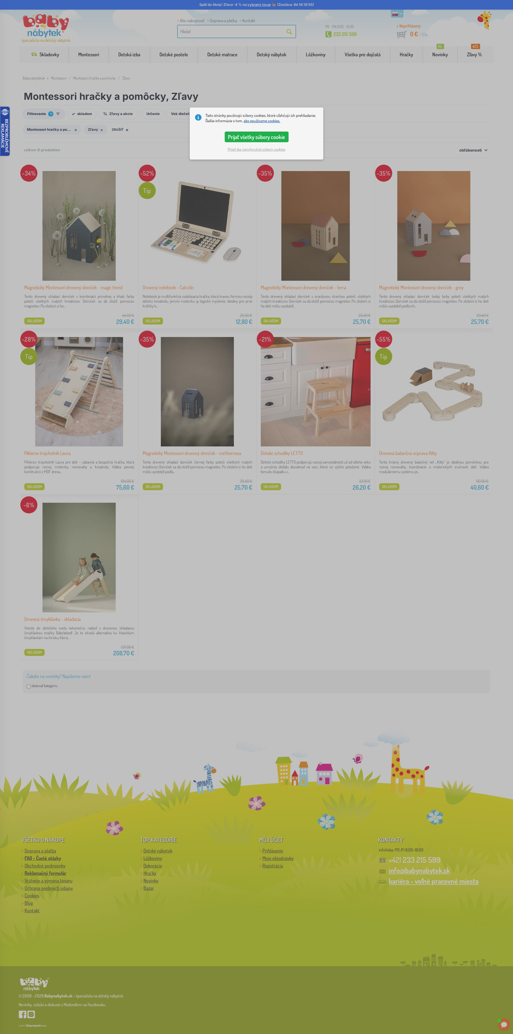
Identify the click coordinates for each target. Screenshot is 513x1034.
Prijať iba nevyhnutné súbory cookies (256, 149)
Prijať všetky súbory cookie (256, 136)
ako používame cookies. (262, 120)
